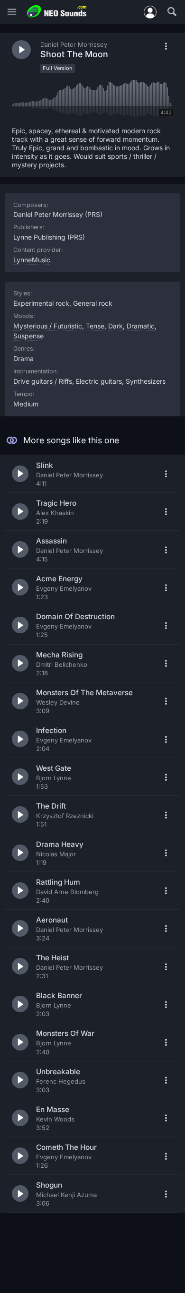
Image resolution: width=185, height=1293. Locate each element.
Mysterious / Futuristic (47, 326)
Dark (115, 326)
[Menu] (12, 12)
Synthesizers (146, 381)
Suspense (28, 336)
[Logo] (57, 11)
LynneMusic (31, 260)
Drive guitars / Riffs (42, 381)
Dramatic (141, 326)
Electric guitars (99, 381)
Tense (95, 326)
